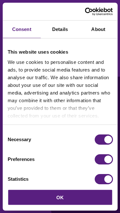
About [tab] (98, 29)
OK (60, 197)
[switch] (103, 159)
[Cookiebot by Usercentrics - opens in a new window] (85, 11)
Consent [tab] (21, 29)
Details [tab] (60, 29)
